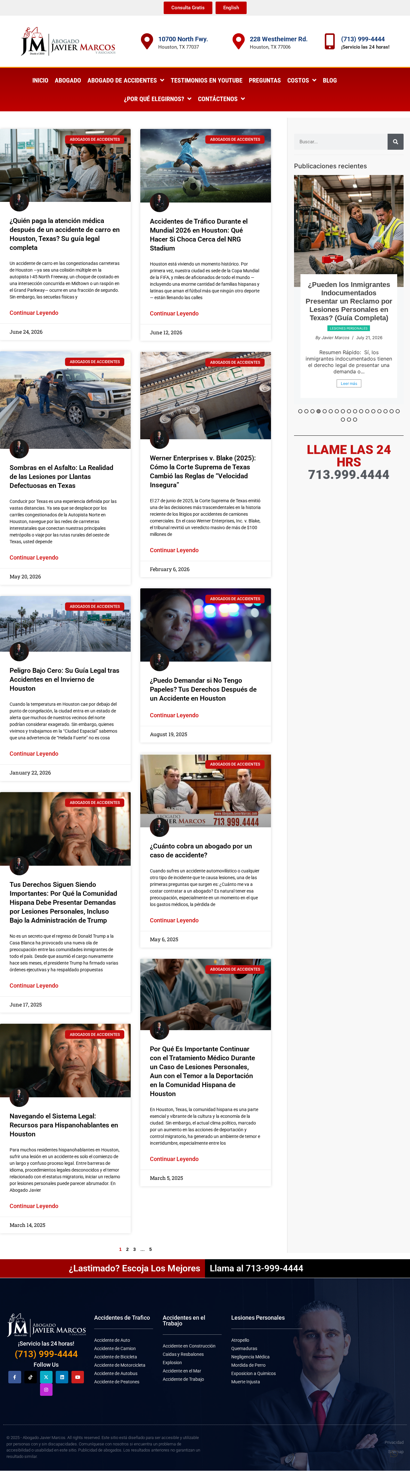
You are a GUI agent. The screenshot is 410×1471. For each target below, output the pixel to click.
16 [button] (392, 411)
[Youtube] (77, 1377)
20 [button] (355, 419)
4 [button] (318, 411)
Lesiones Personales (258, 1317)
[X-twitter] (46, 1377)
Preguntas (265, 80)
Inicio (40, 80)
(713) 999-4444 (363, 39)
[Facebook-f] (14, 1377)
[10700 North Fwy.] (147, 41)
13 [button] (373, 411)
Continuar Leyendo (34, 312)
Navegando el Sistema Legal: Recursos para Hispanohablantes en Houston (64, 1125)
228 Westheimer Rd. (279, 39)
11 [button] (361, 411)
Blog (330, 80)
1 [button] (300, 411)
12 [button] (367, 411)
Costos (298, 80)
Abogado (68, 80)
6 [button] (331, 411)
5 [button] (325, 411)
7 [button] (337, 411)
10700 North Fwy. (183, 39)
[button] (394, 1453)
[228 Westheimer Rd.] (239, 41)
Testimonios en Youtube (206, 80)
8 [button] (343, 411)
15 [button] (385, 411)
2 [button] (306, 411)
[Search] (396, 142)
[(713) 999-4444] (330, 41)
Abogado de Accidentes (122, 80)
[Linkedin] (62, 1377)
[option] (349, 295)
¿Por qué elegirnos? (154, 99)
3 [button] (312, 411)
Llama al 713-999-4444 (256, 1268)
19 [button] (349, 419)
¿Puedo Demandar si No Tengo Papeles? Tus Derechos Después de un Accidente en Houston (203, 689)
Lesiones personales (348, 345)
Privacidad (394, 1442)
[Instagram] (46, 1389)
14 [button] (379, 411)
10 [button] (355, 411)
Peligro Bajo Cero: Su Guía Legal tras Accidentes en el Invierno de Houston (64, 679)
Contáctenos (218, 99)
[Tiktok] (30, 1377)
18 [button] (343, 419)
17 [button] (398, 411)
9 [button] (349, 411)
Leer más (349, 393)
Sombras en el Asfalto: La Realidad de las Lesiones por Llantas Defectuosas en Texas (61, 476)
